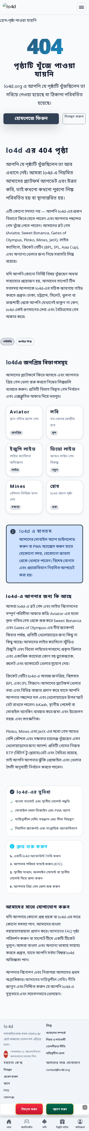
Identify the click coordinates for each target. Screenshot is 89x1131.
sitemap (9, 1097)
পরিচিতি (7, 341)
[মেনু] (81, 7)
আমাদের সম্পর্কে (56, 1033)
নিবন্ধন (8, 1070)
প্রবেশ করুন (11, 1077)
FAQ (6, 1090)
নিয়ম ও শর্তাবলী (55, 1040)
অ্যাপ (7, 1084)
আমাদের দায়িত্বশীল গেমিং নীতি (50, 980)
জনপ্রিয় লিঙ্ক (25, 341)
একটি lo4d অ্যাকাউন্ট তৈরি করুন (37, 856)
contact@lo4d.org (58, 1070)
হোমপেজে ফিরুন (31, 119)
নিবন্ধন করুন (74, 117)
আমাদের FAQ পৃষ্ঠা (64, 931)
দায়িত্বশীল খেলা (55, 1053)
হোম (3, 20)
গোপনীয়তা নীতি (55, 1047)
